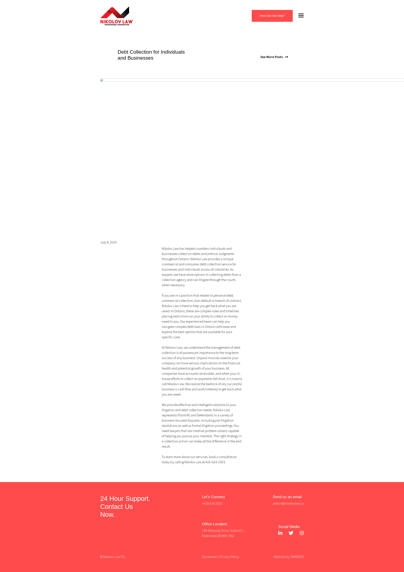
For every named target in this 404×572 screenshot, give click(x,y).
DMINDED (297, 556)
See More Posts (271, 57)
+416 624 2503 (212, 503)
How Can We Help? (272, 15)
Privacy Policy (229, 556)
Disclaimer (209, 556)
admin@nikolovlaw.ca (288, 503)
